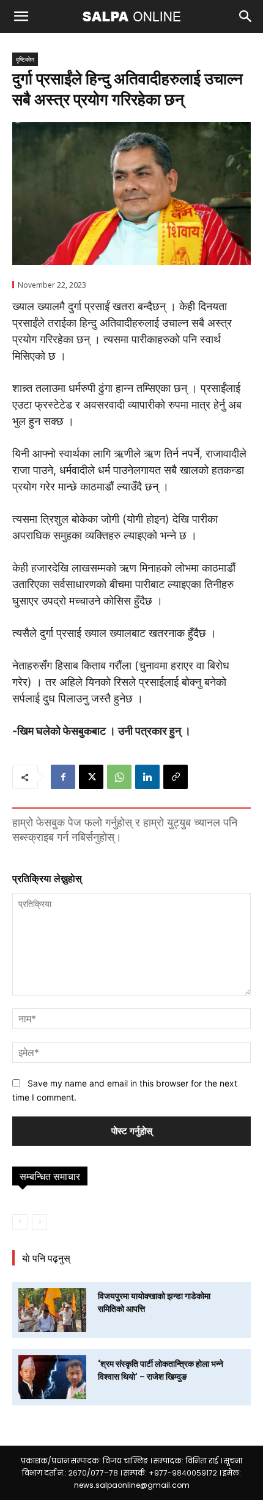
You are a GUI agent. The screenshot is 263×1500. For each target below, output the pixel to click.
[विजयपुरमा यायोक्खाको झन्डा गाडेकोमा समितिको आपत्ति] (52, 1310)
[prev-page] (20, 1222)
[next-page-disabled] (39, 1222)
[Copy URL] (175, 777)
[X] (91, 777)
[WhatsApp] (119, 777)
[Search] (246, 16)
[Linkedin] (147, 777)
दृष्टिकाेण (25, 59)
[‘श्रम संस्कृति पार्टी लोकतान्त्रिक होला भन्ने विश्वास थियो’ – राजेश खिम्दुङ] (52, 1377)
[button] (20, 16)
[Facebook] (63, 777)
